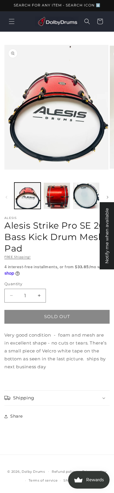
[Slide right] (107, 197)
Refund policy (64, 472)
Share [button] (16, 416)
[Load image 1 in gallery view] (27, 196)
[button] (11, 21)
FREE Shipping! (17, 257)
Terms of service (43, 480)
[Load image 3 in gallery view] (86, 196)
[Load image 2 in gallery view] (57, 196)
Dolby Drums (33, 471)
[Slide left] (6, 197)
